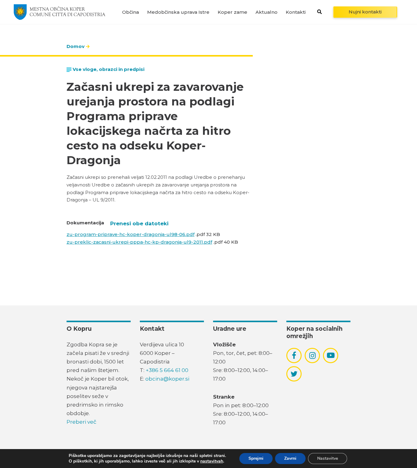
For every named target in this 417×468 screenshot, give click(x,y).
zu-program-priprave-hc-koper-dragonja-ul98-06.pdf (130, 234)
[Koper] (59, 12)
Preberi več (81, 422)
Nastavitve (327, 458)
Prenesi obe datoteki (139, 223)
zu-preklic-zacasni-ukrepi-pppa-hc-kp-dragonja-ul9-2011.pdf (139, 242)
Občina (130, 12)
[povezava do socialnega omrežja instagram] (312, 355)
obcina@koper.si (167, 379)
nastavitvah (211, 461)
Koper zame (232, 12)
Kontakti (296, 12)
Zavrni (290, 458)
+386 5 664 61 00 (167, 370)
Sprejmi (255, 458)
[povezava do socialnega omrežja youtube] (331, 355)
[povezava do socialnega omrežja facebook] (294, 355)
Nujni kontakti (365, 12)
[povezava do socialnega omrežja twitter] (294, 373)
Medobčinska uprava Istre (178, 12)
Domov (76, 46)
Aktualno (266, 12)
